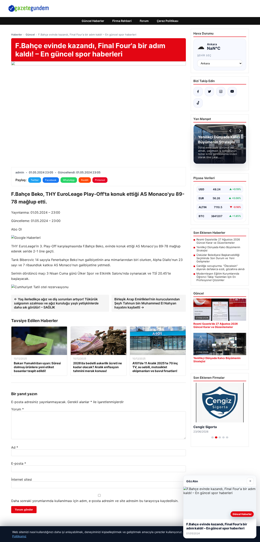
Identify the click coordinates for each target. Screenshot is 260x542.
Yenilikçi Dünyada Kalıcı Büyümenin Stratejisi (218, 249)
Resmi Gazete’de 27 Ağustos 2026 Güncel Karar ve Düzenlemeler (218, 241)
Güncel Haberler (93, 21)
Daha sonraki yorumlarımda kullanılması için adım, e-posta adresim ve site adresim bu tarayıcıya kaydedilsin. (94, 501)
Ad (14, 447)
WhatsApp (69, 180)
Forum (144, 21)
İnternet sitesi (21, 479)
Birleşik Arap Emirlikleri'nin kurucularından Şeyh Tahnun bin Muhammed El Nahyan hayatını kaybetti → (147, 303)
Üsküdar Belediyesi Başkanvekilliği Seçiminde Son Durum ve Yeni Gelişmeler (217, 258)
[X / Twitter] (209, 91)
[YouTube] (232, 91)
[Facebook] (198, 91)
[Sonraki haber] (239, 130)
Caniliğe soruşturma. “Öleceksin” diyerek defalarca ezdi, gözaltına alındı (220, 267)
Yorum (17, 409)
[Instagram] (220, 91)
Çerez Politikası (167, 21)
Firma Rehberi (122, 21)
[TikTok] (198, 103)
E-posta (18, 463)
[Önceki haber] (231, 130)
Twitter (35, 180)
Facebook (50, 180)
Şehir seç (204, 55)
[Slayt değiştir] (212, 437)
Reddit (84, 180)
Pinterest (100, 180)
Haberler (16, 34)
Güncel (30, 34)
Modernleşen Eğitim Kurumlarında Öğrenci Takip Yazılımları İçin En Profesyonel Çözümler (217, 277)
